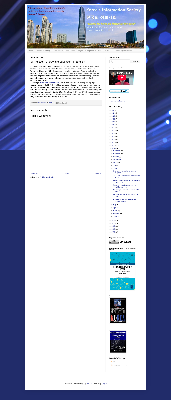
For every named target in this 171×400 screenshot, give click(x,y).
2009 (113, 226)
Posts (114, 362)
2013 (113, 145)
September (117, 159)
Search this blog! (43, 51)
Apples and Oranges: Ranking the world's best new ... (124, 200)
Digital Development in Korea (89, 51)
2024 (113, 113)
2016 (113, 136)
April (115, 208)
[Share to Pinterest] (65, 103)
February (116, 214)
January (116, 216)
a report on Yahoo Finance (49, 83)
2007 (113, 232)
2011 (113, 220)
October (116, 157)
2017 (113, 134)
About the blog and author (64, 51)
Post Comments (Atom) (47, 177)
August (115, 162)
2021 (113, 122)
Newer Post (35, 173)
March (115, 211)
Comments (116, 365)
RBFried (89, 384)
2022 (113, 119)
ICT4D (107, 51)
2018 (113, 131)
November (117, 154)
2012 (113, 148)
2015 (113, 139)
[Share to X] (60, 103)
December (117, 151)
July (114, 165)
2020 (113, 125)
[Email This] (56, 103)
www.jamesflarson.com (119, 101)
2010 (113, 223)
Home (30, 51)
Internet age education (123, 51)
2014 (113, 142)
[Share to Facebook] (63, 103)
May (115, 205)
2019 (113, 128)
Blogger (104, 384)
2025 (113, 110)
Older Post (97, 173)
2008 (113, 229)
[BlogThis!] (58, 103)
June (115, 168)
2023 (113, 116)
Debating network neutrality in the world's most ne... (124, 186)
